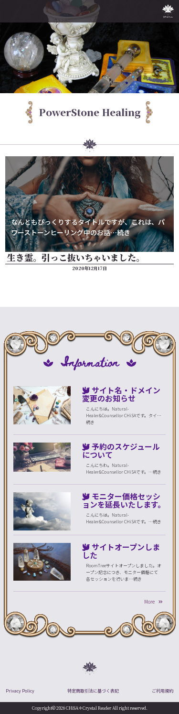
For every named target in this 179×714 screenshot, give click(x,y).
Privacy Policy (20, 691)
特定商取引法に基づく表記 (93, 691)
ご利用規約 (162, 691)
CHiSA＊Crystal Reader (88, 708)
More (149, 601)
